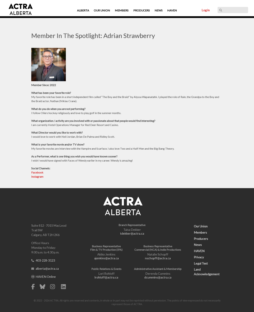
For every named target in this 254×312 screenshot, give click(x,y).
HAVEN (199, 251)
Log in (206, 10)
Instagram (37, 176)
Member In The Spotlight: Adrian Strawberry (93, 35)
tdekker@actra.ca (132, 233)
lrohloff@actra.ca (106, 277)
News (198, 245)
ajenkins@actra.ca (106, 258)
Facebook (37, 172)
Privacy (199, 257)
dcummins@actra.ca (157, 277)
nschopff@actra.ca (158, 258)
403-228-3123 (45, 260)
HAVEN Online (46, 276)
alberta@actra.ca (47, 268)
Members (200, 232)
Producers (201, 238)
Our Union (201, 226)
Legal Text (201, 263)
